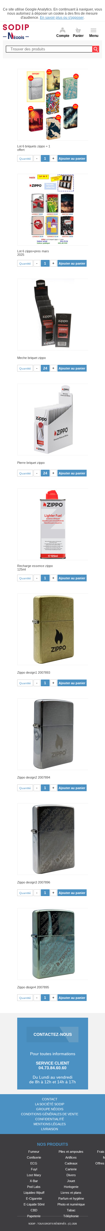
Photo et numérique (71, 1204)
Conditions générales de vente (49, 1114)
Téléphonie (71, 1216)
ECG (33, 1163)
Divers (71, 1175)
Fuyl (34, 1169)
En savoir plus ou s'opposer (62, 18)
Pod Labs (34, 1187)
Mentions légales (50, 1124)
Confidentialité (49, 1119)
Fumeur (33, 1151)
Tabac (71, 1210)
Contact (49, 1099)
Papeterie (34, 1216)
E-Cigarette (34, 1198)
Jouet (71, 1181)
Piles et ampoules (71, 1151)
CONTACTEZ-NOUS (53, 1034)
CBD (34, 1210)
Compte (62, 36)
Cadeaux (71, 1163)
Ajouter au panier (72, 158)
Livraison (49, 1129)
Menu (93, 36)
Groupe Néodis (49, 1109)
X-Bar (34, 1181)
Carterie (71, 1169)
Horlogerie (71, 1187)
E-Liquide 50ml (34, 1204)
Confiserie (34, 1157)
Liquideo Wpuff (34, 1192)
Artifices (71, 1157)
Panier (78, 36)
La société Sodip (49, 1104)
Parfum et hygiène (71, 1198)
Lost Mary (34, 1175)
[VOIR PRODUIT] (52, 105)
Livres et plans (71, 1192)
